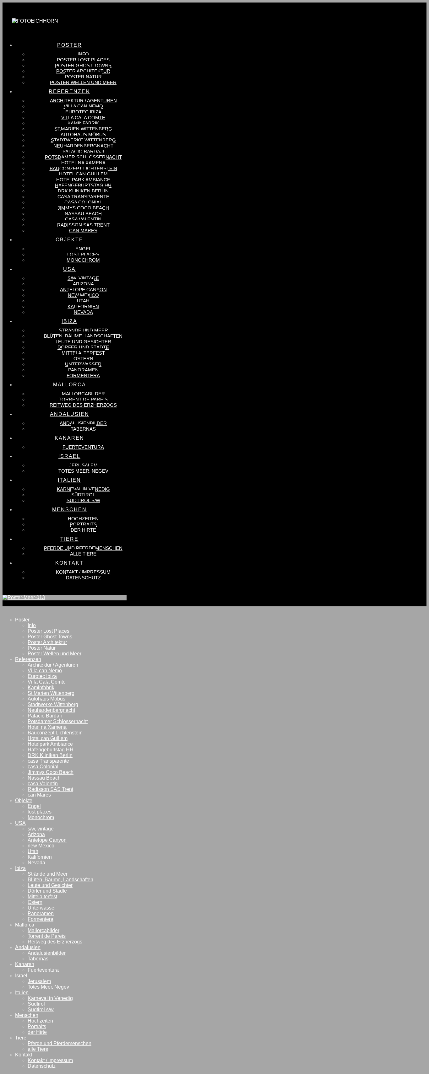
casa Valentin (43, 783)
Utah (33, 851)
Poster (22, 619)
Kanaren (24, 964)
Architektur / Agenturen (53, 665)
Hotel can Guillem (48, 738)
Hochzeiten (40, 1020)
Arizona (36, 834)
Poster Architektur (47, 642)
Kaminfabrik (41, 687)
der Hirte (37, 1032)
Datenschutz (42, 1066)
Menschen (26, 1015)
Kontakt (23, 1054)
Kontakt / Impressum (50, 1060)
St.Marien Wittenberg (51, 693)
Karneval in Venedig (50, 998)
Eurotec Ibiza (42, 676)
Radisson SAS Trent (50, 789)
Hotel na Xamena (47, 727)
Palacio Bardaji (45, 715)
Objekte (23, 800)
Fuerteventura (43, 970)
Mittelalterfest (42, 896)
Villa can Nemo (45, 670)
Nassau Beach (44, 778)
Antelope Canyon (47, 840)
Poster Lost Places (48, 631)
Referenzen (28, 659)
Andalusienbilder (47, 953)
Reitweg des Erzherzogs (55, 941)
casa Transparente (48, 761)
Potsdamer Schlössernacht (58, 721)
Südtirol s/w (41, 1009)
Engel (34, 806)
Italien (22, 992)
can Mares (39, 794)
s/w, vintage (41, 828)
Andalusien (28, 947)
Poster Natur (42, 648)
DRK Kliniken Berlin (50, 755)
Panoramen (41, 913)
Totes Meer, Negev (48, 987)
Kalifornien (40, 857)
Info (32, 625)
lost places (40, 811)
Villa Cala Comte (47, 682)
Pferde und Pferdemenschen (59, 1043)
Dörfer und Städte (47, 891)
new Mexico (41, 845)
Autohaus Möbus (46, 698)
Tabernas (38, 958)
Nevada (36, 862)
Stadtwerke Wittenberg (53, 704)
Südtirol (36, 1004)
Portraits (37, 1026)
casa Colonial (43, 766)
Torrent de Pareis (47, 936)
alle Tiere (38, 1049)
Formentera (40, 919)
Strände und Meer (48, 874)
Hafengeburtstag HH (50, 749)
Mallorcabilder (43, 930)
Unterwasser (42, 907)
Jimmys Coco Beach (50, 772)
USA (20, 823)
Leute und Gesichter (50, 885)
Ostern (35, 902)
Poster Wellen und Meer (54, 653)
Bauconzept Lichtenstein (55, 732)
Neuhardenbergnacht (51, 710)
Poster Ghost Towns (50, 636)
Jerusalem (39, 981)
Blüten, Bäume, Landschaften (60, 879)
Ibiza (20, 868)
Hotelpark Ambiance (50, 744)
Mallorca (24, 924)
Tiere (20, 1037)
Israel (21, 975)
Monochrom (41, 817)
